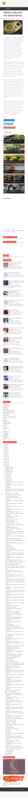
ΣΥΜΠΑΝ (5, 426)
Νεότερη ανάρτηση (7, 230)
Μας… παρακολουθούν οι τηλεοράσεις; (13, 692)
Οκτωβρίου (7, 470)
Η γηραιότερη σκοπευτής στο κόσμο (12, 666)
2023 (5, 449)
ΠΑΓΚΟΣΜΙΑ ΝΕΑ (6, 423)
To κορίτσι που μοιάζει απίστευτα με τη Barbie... (15, 580)
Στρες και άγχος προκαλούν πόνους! (12, 570)
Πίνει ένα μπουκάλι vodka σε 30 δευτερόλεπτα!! (15, 552)
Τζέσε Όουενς (8, 487)
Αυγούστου (7, 473)
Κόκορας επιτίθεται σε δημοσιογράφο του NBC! (14, 663)
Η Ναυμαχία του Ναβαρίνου (14, 358)
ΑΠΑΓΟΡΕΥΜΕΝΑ (6, 405)
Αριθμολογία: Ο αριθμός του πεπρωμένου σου (14, 489)
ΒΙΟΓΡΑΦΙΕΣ (5, 409)
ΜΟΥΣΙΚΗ (5, 420)
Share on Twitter (9, 123)
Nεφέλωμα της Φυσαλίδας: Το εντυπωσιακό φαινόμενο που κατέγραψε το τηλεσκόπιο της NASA (16, 282)
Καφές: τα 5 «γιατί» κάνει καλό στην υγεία (13, 711)
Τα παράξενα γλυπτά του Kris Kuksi (12, 647)
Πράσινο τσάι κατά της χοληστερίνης (12, 612)
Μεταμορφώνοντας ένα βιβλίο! (11, 527)
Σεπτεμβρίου (8, 471)
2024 (5, 447)
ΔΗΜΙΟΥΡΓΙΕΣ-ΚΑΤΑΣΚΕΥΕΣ (9, 410)
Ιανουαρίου (7, 753)
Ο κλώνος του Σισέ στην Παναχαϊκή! (12, 611)
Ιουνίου (7, 476)
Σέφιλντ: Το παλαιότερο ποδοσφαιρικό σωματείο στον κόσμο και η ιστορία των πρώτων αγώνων (15, 339)
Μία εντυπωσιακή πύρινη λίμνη (11, 496)
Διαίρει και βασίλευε (9, 624)
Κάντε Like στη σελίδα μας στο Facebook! (13, 654)
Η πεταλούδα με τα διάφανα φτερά (12, 641)
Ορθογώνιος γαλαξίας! (9, 727)
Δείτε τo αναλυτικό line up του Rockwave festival (15, 561)
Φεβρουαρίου (8, 751)
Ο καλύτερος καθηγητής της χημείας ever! (13, 617)
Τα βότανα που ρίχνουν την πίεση (12, 699)
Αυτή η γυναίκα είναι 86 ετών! (11, 518)
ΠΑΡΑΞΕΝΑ (5, 425)
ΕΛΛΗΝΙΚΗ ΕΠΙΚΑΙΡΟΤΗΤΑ (8, 412)
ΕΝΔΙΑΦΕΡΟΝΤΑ (6, 413)
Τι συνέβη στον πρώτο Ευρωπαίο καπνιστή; (14, 627)
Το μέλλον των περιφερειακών (14, 272)
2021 (5, 452)
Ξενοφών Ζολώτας (9, 660)
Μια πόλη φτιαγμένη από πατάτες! (12, 511)
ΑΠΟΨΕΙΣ (5, 407)
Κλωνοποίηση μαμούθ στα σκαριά (12, 728)
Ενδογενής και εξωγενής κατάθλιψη (15, 392)
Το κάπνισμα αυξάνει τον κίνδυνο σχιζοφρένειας (14, 578)
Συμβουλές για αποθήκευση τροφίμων (13, 655)
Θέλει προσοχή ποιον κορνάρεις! (12, 493)
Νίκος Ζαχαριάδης (9, 635)
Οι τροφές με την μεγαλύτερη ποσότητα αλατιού (15, 670)
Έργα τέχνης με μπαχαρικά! (10, 607)
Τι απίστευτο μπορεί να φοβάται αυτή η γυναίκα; (15, 590)
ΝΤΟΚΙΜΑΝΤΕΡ (6, 421)
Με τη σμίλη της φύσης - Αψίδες (11, 564)
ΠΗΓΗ (4, 117)
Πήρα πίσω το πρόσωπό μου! (11, 661)
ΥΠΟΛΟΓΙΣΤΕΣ (6, 431)
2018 (5, 456)
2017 (5, 458)
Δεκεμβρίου (7, 467)
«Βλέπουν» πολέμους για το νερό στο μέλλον (14, 747)
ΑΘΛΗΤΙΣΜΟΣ (6, 404)
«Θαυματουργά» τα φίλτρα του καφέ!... (13, 745)
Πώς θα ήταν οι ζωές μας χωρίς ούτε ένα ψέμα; (14, 531)
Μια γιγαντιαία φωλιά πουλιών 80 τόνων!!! (13, 559)
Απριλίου (7, 479)
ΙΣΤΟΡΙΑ (5, 418)
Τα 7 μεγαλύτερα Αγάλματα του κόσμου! (13, 494)
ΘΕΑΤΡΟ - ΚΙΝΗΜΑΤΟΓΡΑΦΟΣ (9, 417)
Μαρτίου (7, 480)
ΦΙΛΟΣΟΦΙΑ (5, 433)
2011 (5, 754)
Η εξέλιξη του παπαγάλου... (10, 548)
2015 (5, 461)
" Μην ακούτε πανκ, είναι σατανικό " (12, 605)
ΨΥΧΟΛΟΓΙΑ (5, 437)
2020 (5, 453)
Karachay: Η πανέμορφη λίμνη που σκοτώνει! (14, 707)
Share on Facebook (10, 120)
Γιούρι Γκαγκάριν (8, 637)
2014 (5, 462)
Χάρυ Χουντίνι (8, 731)
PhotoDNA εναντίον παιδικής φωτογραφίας (14, 680)
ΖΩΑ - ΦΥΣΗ (5, 415)
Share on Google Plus (10, 127)
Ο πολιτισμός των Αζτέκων (10, 721)
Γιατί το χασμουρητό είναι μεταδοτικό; (12, 538)
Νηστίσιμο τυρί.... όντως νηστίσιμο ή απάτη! (14, 718)
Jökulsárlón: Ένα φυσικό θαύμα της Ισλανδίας (14, 566)
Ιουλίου (7, 474)
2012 (5, 465)
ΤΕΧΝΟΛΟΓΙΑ (6, 428)
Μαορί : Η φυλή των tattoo (10, 720)
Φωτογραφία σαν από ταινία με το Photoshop (14, 645)
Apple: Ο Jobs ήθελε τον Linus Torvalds (13, 574)
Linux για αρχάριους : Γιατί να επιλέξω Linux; (14, 715)
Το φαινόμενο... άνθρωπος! (10, 723)
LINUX (4, 439)
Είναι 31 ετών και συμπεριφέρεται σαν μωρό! (14, 664)
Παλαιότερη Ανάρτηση (20, 230)
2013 (5, 464)
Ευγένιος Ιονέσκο (8, 545)
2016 (5, 459)
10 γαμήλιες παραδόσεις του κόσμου (12, 625)
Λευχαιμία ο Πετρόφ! (9, 520)
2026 (5, 444)
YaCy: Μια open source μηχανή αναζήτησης (14, 634)
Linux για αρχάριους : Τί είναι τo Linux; (13, 717)
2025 (5, 446)
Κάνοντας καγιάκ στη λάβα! (13, 309)
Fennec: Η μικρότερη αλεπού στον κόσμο (13, 563)
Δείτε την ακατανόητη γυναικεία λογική (13, 689)
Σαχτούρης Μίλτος (9, 547)
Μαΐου (6, 477)
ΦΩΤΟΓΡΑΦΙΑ (6, 434)
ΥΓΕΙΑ (18, 18)
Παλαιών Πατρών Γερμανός (10, 691)
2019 (5, 455)
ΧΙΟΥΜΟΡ (5, 436)
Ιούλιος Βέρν (7, 730)
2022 (5, 450)
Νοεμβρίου (7, 468)
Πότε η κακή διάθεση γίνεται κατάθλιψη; (13, 736)
